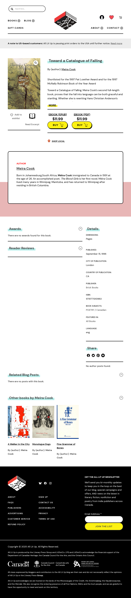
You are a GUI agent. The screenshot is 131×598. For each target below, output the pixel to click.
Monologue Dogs (41, 444)
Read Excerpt (32, 124)
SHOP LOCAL (58, 141)
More (52, 105)
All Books (91, 321)
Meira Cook (69, 69)
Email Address (93, 514)
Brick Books (92, 287)
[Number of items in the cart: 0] (120, 18)
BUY (55, 125)
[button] (35, 62)
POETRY (90, 309)
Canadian (101, 309)
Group (40, 575)
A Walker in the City (19, 444)
